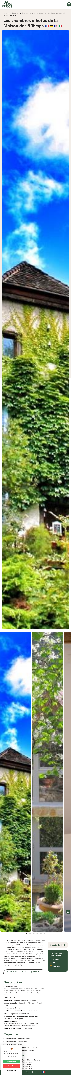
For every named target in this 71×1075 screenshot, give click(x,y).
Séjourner (6, 13)
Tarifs (9, 975)
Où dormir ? (16, 13)
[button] (26, 933)
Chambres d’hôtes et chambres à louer (34, 13)
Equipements (35, 972)
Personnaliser (11, 1070)
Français (43, 1072)
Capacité (23, 972)
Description (12, 972)
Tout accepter (11, 1061)
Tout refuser (11, 1066)
